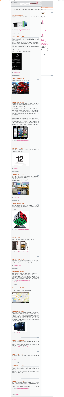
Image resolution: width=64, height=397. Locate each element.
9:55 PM (18, 251)
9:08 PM (18, 373)
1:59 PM (18, 71)
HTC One (15, 281)
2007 (42, 35)
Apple (14, 30)
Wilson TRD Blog (43, 41)
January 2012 (44, 30)
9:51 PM (18, 140)
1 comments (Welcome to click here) (24, 167)
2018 (42, 20)
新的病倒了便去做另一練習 (18, 203)
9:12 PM (18, 346)
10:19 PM (18, 280)
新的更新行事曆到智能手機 (18, 259)
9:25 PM (18, 358)
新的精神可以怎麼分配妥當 (18, 381)
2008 (42, 34)
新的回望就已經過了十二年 (18, 174)
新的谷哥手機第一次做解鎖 (18, 36)
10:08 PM (18, 332)
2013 (42, 22)
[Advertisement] (46, 67)
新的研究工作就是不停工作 (18, 237)
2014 (42, 21)
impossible (15, 197)
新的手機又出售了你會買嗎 (18, 102)
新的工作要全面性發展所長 (18, 354)
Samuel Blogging (14, 2)
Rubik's (15, 230)
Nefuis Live (42, 40)
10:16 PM (18, 29)
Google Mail (42, 39)
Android (15, 72)
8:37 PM (18, 167)
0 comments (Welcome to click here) (25, 29)
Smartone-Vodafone (43, 43)
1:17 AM (18, 388)
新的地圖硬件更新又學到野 (18, 311)
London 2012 (15, 96)
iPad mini (17, 30)
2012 (42, 23)
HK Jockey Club (43, 42)
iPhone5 (20, 30)
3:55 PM (18, 229)
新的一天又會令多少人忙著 (18, 148)
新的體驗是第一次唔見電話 (18, 288)
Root (19, 72)
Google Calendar (18, 265)
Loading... (42, 17)
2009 (42, 33)
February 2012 (45, 29)
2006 (42, 36)
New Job (15, 359)
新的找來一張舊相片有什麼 (18, 78)
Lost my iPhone (18, 305)
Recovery (17, 72)
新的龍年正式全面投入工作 (18, 365)
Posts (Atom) (17, 394)
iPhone (15, 168)
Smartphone (18, 281)
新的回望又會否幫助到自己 (18, 340)
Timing (18, 197)
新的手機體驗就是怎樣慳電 (18, 271)
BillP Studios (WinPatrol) (44, 44)
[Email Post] (29, 71)
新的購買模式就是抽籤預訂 (18, 15)
